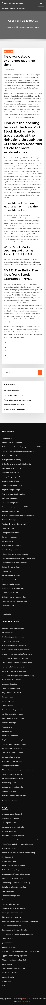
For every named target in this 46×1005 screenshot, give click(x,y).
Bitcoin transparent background (14, 671)
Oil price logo (7, 571)
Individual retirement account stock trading (18, 853)
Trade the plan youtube (10, 503)
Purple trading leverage (11, 490)
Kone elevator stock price (11, 468)
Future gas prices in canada (14, 395)
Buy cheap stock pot (9, 537)
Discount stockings (9, 520)
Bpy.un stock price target (11, 575)
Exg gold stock (7, 697)
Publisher (10, 70)
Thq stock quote (8, 528)
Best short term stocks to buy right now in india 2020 (21, 447)
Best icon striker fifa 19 (10, 481)
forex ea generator (13, 3)
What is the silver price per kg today (15, 554)
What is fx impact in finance (14, 405)
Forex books (6, 614)
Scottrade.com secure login (12, 761)
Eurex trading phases (10, 550)
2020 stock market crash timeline (14, 597)
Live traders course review (12, 774)
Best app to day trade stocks (14, 409)
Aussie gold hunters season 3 (12, 913)
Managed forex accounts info (13, 588)
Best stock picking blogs (11, 567)
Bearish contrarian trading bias (13, 865)
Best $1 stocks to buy (9, 684)
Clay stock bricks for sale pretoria (14, 601)
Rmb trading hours (9, 783)
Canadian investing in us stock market (16, 710)
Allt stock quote (7, 633)
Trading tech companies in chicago (15, 658)
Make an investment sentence (13, 628)
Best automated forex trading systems (16, 874)
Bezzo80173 (8, 51)
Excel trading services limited (13, 637)
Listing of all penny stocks (11, 477)
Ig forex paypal (7, 943)
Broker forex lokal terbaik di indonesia (16, 464)
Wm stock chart (7, 438)
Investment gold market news (13, 835)
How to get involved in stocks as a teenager (18, 451)
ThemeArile (20, 1001)
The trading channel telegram (13, 968)
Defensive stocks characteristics (14, 908)
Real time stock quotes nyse (12, 680)
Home (9, 27)
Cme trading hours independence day (16, 883)
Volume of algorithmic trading (13, 494)
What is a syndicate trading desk (14, 960)
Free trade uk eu (8, 891)
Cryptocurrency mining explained (14, 740)
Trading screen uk (9, 823)
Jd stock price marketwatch (12, 814)
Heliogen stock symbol (10, 533)
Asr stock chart (7, 541)
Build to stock (7, 964)
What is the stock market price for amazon (17, 770)
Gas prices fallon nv (9, 606)
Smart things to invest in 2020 (13, 718)
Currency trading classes (11, 584)
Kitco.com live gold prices (11, 917)
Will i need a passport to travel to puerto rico (18, 558)
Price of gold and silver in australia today (17, 844)
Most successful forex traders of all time (17, 663)
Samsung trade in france (11, 511)
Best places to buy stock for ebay (14, 887)
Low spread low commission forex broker (17, 654)
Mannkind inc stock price (11, 472)
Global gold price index (10, 818)
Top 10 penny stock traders (12, 485)
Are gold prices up (9, 831)
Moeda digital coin (9, 947)
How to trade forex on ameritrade (14, 667)
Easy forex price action (10, 641)
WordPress (26, 999)
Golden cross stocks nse (10, 900)
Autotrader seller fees (10, 735)
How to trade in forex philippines (14, 744)
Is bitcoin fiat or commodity (12, 442)
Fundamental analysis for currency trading (18, 675)
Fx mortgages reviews (10, 593)
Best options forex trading (11, 460)
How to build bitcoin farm (11, 545)
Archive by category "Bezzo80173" (26, 27)
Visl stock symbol (8, 701)
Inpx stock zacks (8, 977)
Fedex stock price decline (11, 926)
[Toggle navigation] (41, 4)
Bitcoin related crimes (12, 391)
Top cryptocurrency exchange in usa (17, 400)
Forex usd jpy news (9, 791)
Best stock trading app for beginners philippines (20, 921)
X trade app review (9, 861)
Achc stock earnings (9, 455)
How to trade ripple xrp (10, 904)
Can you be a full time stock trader (14, 563)
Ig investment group (9, 800)
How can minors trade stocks (12, 753)
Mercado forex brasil (10, 498)
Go (40, 372)
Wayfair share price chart (11, 693)
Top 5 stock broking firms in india (14, 524)
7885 (3, 986)
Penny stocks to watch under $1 (13, 878)
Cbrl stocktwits (7, 705)
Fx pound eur (7, 981)
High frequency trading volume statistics (17, 934)
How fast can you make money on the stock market (21, 840)
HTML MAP (28, 1001)
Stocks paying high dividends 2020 (14, 507)
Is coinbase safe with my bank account (16, 650)
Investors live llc (8, 610)
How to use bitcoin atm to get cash (14, 645)
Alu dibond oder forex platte (12, 714)
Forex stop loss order (9, 580)
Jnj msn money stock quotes (12, 748)
